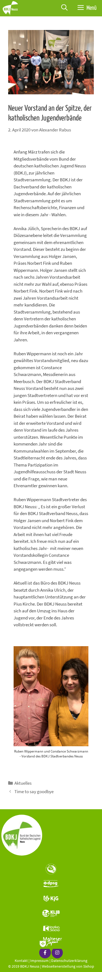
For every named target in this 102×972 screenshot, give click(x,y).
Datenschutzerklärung (69, 960)
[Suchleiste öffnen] (64, 8)
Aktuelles (23, 783)
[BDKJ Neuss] (12, 8)
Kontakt (21, 960)
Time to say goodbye (34, 792)
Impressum (39, 960)
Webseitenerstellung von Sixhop (68, 966)
